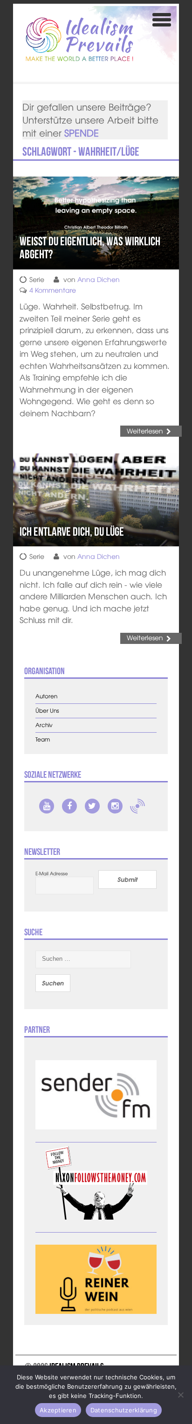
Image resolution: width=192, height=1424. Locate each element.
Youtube (46, 806)
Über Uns (47, 711)
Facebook (69, 806)
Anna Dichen (98, 279)
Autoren (46, 696)
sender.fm (137, 806)
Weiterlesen (145, 430)
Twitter (92, 806)
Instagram (115, 806)
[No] (180, 1394)
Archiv (44, 725)
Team (42, 739)
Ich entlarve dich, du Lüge (72, 531)
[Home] (79, 39)
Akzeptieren (58, 1410)
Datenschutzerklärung (123, 1410)
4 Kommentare (52, 290)
